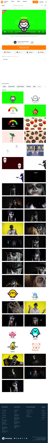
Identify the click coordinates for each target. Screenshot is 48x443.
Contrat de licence (16, 410)
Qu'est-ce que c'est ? (15, 56)
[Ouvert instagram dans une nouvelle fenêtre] (16, 437)
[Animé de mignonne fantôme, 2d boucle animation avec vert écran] (35, 97)
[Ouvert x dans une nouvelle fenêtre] (24, 437)
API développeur (4, 419)
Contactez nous (29, 411)
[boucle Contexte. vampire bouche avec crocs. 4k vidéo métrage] (35, 123)
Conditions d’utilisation (40, 437)
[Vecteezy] (2, 2)
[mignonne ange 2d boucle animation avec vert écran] (12, 97)
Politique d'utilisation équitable (38, 439)
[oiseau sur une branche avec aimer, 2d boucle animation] (35, 294)
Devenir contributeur (28, 415)
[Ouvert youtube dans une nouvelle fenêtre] (26, 437)
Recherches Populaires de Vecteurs (17, 418)
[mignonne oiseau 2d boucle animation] (12, 294)
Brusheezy (4, 409)
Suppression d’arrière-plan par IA (5, 427)
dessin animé (11, 86)
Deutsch (42, 415)
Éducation (4, 416)
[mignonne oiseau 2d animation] (35, 333)
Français (42, 416)
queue (39, 86)
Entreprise (4, 415)
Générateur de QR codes (4, 431)
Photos (12, 1)
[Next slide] (43, 86)
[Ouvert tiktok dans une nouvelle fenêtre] (22, 437)
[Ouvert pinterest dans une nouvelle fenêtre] (20, 437)
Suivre (32, 43)
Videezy (3, 413)
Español (42, 411)
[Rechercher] (42, 5)
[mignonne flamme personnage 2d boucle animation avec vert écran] (35, 110)
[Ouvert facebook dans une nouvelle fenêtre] (14, 437)
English (42, 409)
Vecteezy (4, 411)
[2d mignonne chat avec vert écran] (35, 346)
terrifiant (29, 86)
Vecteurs (6, 1)
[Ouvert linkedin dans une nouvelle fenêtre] (18, 437)
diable (4, 86)
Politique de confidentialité (40, 438)
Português (43, 413)
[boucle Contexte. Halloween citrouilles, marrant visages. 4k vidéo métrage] (35, 136)
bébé (34, 86)
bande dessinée (20, 86)
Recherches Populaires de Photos (17, 422)
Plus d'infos (5, 58)
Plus (5, 2)
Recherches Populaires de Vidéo (17, 426)
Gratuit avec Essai (24, 47)
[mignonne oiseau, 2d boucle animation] (12, 333)
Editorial (25, 1)
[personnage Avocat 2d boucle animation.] (12, 346)
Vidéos (18, 1)
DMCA (15, 412)
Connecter (41, 1)
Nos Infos (28, 413)
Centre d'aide (28, 409)
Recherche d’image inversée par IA (4, 423)
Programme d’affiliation (16, 415)
